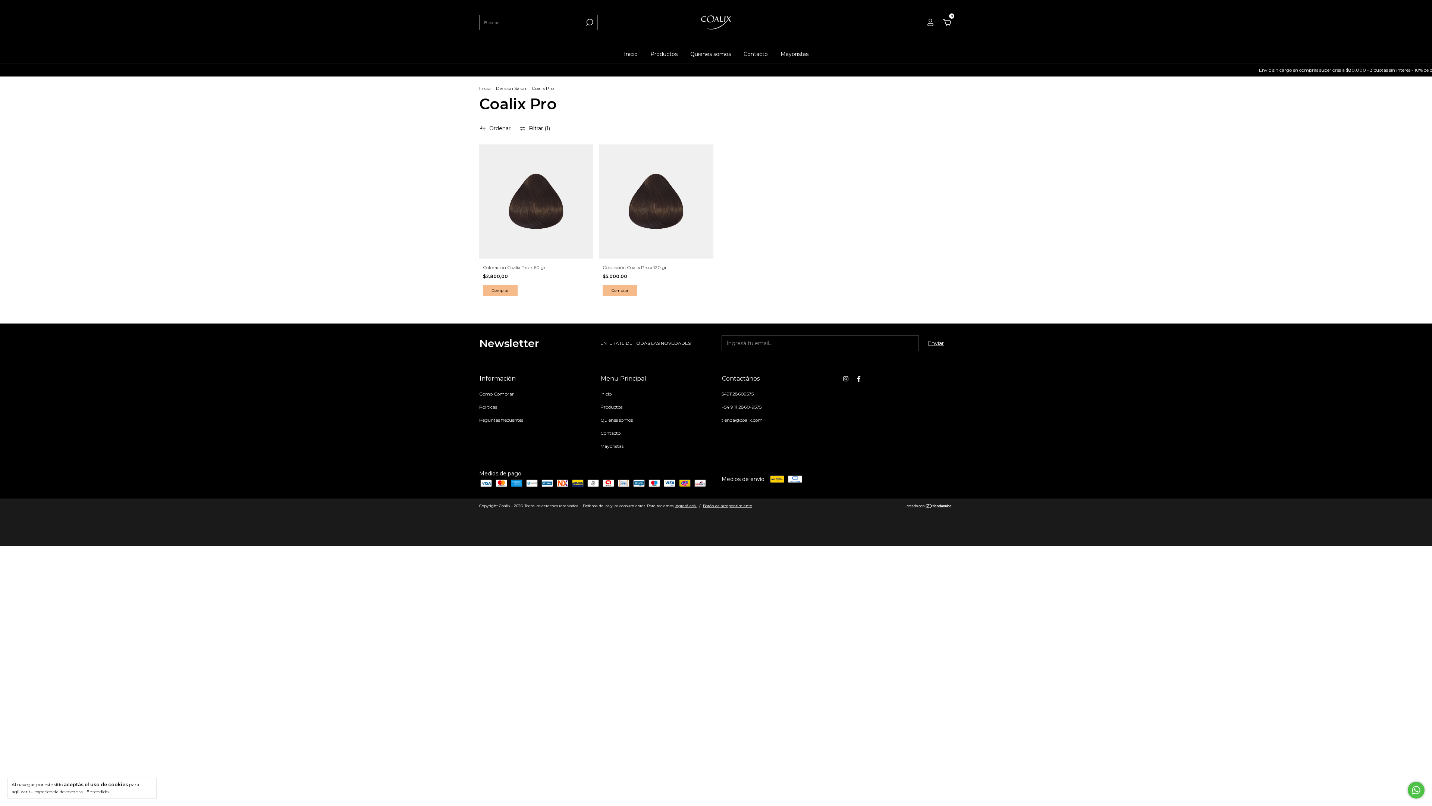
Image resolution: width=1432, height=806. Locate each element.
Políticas (488, 407)
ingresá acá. (686, 505)
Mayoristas (794, 54)
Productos (664, 54)
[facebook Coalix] (859, 379)
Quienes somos (710, 54)
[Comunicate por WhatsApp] (1416, 790)
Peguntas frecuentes (501, 420)
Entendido (98, 791)
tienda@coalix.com (742, 420)
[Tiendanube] (929, 506)
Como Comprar (496, 394)
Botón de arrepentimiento (727, 505)
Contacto (756, 54)
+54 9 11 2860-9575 (741, 407)
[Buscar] (589, 22)
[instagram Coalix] (846, 379)
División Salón (511, 88)
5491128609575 (738, 394)
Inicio (631, 54)
